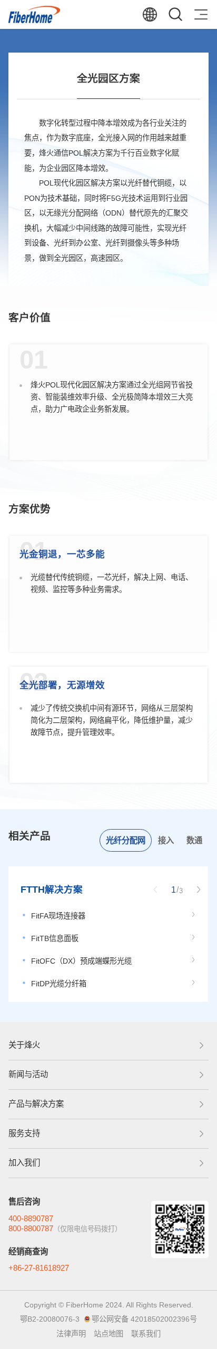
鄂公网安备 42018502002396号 (144, 1319)
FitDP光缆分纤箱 (58, 983)
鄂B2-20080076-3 (50, 1319)
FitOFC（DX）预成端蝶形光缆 (81, 961)
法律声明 (71, 1334)
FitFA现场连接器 (58, 916)
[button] (198, 890)
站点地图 (108, 1334)
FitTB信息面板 (54, 938)
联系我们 (146, 1334)
